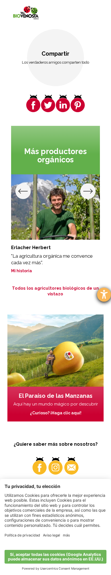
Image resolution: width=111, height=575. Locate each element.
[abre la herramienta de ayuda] (104, 295)
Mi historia (21, 271)
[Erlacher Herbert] (55, 206)
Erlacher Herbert (31, 247)
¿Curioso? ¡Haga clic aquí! (55, 413)
